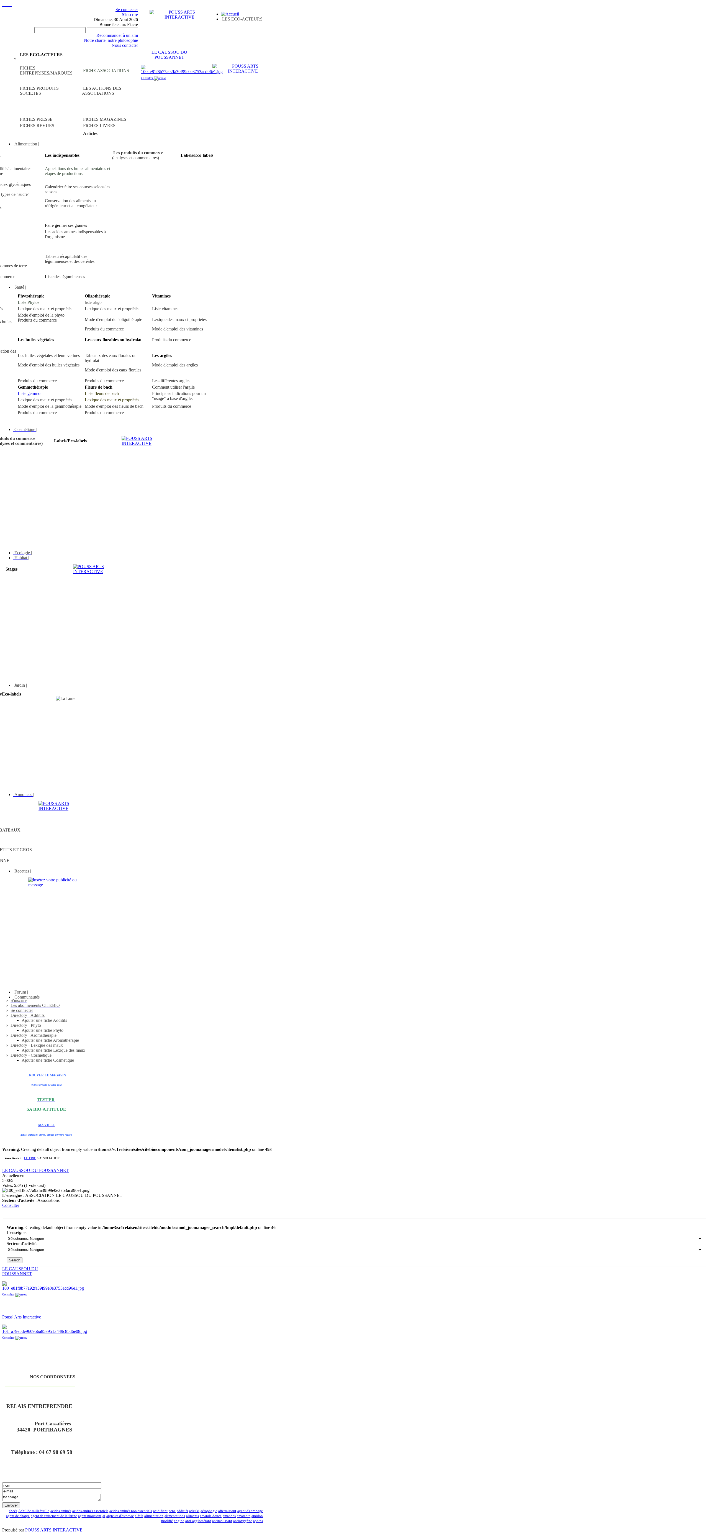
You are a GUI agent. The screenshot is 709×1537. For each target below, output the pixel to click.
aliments (192, 1516)
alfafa (139, 1516)
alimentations (175, 1516)
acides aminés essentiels (90, 1511)
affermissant (227, 1511)
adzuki (194, 1511)
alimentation (153, 1516)
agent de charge (18, 1516)
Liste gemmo (29, 393)
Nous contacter (125, 45)
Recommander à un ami (117, 35)
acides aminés (60, 1511)
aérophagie (209, 1511)
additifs (182, 1511)
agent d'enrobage (250, 1511)
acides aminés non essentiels (130, 1511)
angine (179, 1521)
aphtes (258, 1521)
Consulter (147, 77)
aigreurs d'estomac (120, 1516)
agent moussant (89, 1516)
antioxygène (242, 1521)
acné (172, 1511)
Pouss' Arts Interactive (21, 1317)
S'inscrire (130, 14)
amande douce (211, 1516)
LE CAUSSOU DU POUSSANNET (169, 55)
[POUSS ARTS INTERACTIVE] (180, 17)
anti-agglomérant (198, 1521)
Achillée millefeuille (33, 1511)
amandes (229, 1516)
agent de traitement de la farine (54, 1516)
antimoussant (222, 1521)
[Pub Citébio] (58, 884)
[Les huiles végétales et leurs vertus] (82, 108)
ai (103, 1516)
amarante (243, 1516)
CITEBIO (30, 1158)
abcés (13, 1511)
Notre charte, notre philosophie (111, 40)
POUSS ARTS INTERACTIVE (54, 1530)
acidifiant (160, 1511)
